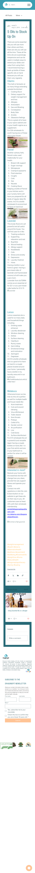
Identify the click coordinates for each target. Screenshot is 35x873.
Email (7, 702)
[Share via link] (23, 575)
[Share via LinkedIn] (18, 575)
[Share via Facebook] (8, 575)
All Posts (8, 15)
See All (26, 589)
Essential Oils (11, 569)
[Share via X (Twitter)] (13, 575)
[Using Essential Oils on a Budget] (19, 600)
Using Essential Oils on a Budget (17, 611)
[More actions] (26, 26)
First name (7, 696)
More (18, 15)
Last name (22, 696)
